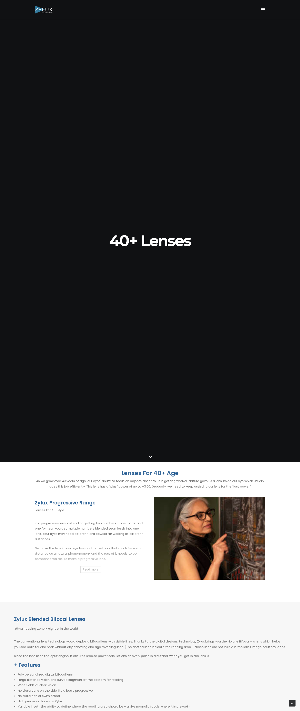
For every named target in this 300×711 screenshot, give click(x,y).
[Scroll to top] (292, 703)
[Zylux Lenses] (43, 10)
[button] (263, 9)
